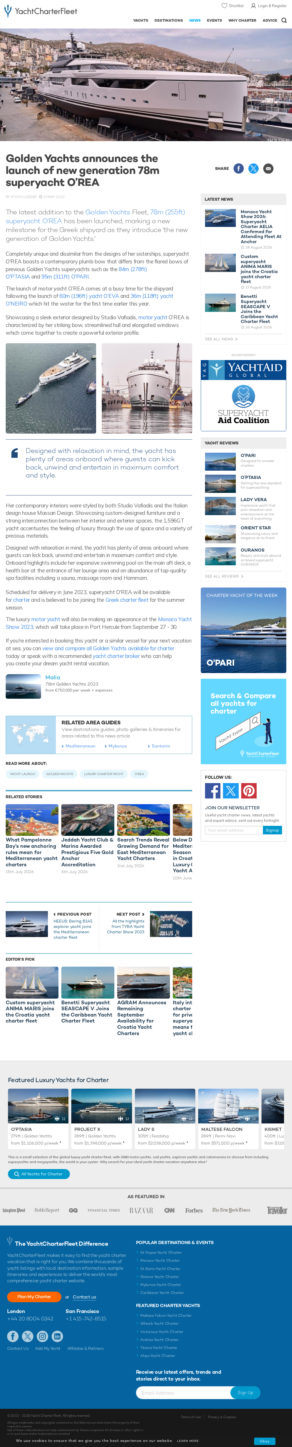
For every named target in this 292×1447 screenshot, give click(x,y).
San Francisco (82, 1311)
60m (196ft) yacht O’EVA (89, 295)
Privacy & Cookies (222, 1417)
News (195, 20)
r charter (20, 599)
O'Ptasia (21, 1129)
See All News (219, 339)
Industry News (42, 34)
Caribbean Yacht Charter (162, 1292)
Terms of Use (191, 1417)
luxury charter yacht (103, 774)
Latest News (219, 199)
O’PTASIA (251, 477)
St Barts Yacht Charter (160, 1268)
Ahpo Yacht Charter (157, 1355)
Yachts (140, 20)
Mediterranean (81, 745)
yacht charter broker (116, 656)
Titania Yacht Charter (158, 1347)
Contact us (84, 1297)
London (16, 1311)
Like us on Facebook (13, 1336)
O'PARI (248, 455)
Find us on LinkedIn (57, 1336)
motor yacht (152, 317)
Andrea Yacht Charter (159, 1339)
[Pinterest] (249, 790)
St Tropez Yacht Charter (161, 1252)
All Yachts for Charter (41, 1173)
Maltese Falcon (221, 1129)
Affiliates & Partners (85, 1348)
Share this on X (253, 168)
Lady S (146, 1129)
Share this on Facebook (239, 168)
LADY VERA (254, 499)
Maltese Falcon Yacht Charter (166, 1315)
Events (214, 20)
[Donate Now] (243, 396)
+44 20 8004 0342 (30, 1318)
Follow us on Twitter (27, 1336)
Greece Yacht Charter (159, 1276)
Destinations (169, 20)
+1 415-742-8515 (86, 1318)
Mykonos (118, 745)
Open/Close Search (284, 20)
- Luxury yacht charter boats (40, 10)
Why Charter (242, 20)
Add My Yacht (47, 1348)
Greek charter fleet (127, 599)
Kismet (273, 1129)
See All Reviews (222, 576)
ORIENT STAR (256, 528)
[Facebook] (212, 790)
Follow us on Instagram (42, 1336)
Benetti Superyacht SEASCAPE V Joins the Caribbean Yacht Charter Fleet (259, 309)
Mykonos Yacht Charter (160, 1284)
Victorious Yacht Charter (161, 1331)
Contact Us (18, 1348)
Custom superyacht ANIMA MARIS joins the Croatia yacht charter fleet (259, 269)
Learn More (188, 1441)
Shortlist (236, 5)
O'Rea (139, 774)
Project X (87, 1129)
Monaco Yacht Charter (160, 1260)
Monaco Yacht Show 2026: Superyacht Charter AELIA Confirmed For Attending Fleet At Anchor (261, 226)
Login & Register (272, 5)
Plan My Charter (34, 1297)
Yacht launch (22, 774)
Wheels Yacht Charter (159, 1323)
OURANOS (253, 550)
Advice (270, 20)
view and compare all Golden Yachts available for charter (108, 648)
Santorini (161, 745)
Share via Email (268, 168)
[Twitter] (230, 790)
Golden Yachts (107, 212)
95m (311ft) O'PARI (64, 276)
